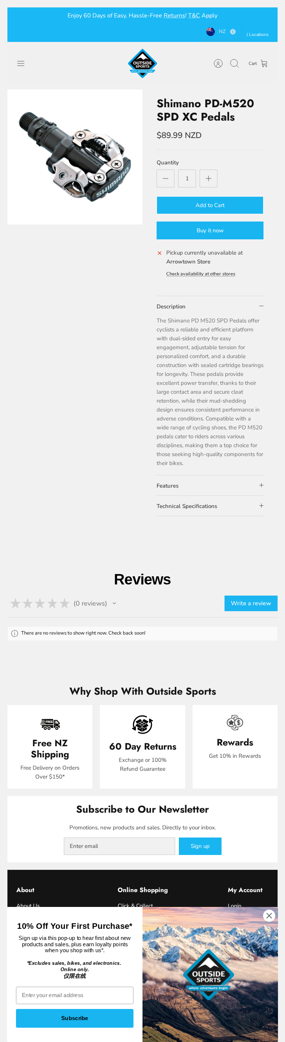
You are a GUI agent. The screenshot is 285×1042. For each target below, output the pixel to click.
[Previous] (21, 15)
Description (171, 306)
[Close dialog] (269, 916)
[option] (74, 157)
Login (235, 906)
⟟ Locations (257, 34)
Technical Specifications (187, 506)
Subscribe (74, 1018)
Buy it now (210, 230)
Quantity (168, 162)
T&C (194, 16)
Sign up (200, 846)
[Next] (263, 15)
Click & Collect (135, 906)
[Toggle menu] (24, 63)
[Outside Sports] (142, 63)
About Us (28, 906)
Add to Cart (210, 205)
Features (167, 485)
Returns (174, 16)
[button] (114, 603)
